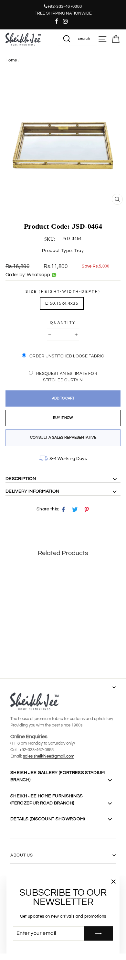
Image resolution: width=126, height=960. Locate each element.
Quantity (63, 322)
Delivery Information (32, 491)
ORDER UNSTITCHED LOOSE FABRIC (66, 356)
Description (20, 478)
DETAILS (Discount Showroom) (47, 819)
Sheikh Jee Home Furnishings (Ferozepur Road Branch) (46, 799)
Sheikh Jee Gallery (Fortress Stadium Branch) (57, 776)
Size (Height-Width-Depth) (63, 291)
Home (11, 60)
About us (21, 855)
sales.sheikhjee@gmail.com (48, 756)
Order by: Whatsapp (27, 274)
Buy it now (63, 418)
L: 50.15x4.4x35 (61, 303)
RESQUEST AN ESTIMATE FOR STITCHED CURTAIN (66, 376)
